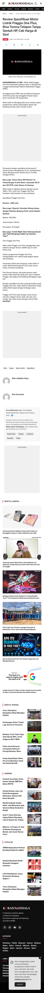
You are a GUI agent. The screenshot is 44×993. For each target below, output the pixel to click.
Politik (17, 9)
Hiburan (26, 945)
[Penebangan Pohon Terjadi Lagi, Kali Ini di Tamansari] (34, 726)
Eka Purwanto (18, 394)
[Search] (41, 3)
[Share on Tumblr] (14, 45)
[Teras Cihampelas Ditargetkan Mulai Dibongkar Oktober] (34, 714)
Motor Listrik (20, 368)
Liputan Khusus (23, 948)
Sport (37, 9)
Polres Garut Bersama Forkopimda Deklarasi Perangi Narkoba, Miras (12, 748)
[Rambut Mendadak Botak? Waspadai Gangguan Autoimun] (34, 864)
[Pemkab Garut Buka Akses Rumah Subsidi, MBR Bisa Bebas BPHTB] (34, 783)
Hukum (23, 9)
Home (3, 9)
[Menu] (3, 3)
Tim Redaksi (7, 965)
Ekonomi (21, 943)
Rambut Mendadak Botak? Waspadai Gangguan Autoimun (13, 863)
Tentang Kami (8, 968)
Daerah (9, 9)
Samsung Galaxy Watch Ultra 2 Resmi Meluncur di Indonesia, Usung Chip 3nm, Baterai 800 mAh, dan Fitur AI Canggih (21, 564)
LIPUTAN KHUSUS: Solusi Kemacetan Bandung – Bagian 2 (13, 876)
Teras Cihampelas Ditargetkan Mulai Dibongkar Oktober (14, 712)
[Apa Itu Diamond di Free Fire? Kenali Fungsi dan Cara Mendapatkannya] (22, 644)
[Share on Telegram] (37, 45)
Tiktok (18, 438)
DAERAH (8, 773)
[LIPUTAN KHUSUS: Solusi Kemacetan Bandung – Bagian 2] (34, 877)
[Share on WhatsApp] (29, 45)
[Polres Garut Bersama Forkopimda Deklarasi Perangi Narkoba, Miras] (34, 750)
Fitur (5, 368)
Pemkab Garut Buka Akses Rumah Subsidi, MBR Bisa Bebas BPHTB (13, 781)
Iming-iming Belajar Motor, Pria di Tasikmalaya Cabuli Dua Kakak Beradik (13, 760)
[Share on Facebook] (22, 45)
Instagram (30, 434)
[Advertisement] (22, 138)
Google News (11, 434)
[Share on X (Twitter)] (6, 45)
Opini (34, 948)
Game (5, 945)
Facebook (10, 438)
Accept (20, 984)
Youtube (20, 434)
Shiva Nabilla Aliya (20, 378)
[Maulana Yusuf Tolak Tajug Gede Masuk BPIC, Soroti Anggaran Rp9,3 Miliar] (34, 738)
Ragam (5, 948)
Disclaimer (7, 976)
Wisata (34, 945)
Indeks (5, 951)
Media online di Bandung (15, 427)
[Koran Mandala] (23, 3)
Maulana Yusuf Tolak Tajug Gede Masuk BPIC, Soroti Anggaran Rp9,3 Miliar (13, 736)
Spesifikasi (30, 368)
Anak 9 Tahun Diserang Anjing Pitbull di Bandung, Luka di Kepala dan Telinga (13, 817)
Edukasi (30, 9)
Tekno (5, 39)
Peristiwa (6, 943)
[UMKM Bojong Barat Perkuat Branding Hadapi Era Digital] (34, 851)
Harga (12, 368)
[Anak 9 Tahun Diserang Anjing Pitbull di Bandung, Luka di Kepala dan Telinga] (34, 819)
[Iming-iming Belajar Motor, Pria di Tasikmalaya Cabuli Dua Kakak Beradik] (34, 762)
